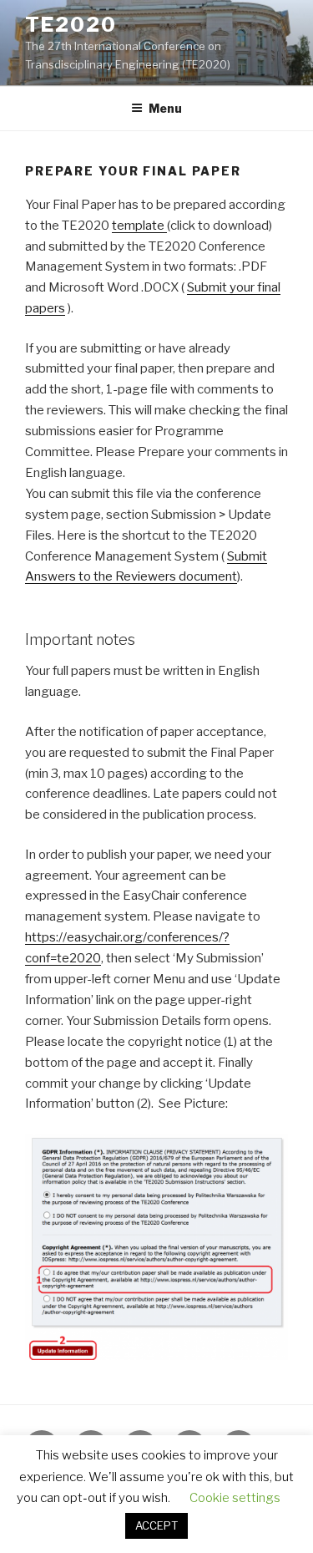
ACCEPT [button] (156, 1525)
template (139, 225)
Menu (165, 108)
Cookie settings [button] (234, 1497)
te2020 (71, 25)
